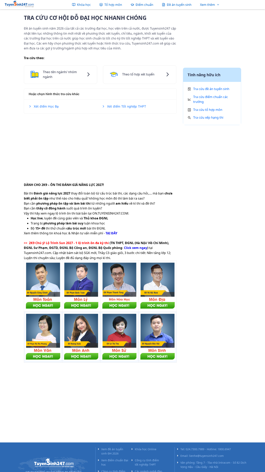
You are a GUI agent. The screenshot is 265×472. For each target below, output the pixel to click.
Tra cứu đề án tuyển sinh (211, 89)
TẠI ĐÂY (111, 233)
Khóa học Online (145, 449)
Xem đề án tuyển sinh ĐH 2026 (112, 451)
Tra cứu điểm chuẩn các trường (210, 99)
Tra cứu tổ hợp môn (207, 110)
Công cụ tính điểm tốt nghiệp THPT (147, 462)
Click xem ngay (135, 248)
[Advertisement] (100, 145)
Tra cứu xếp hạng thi (208, 117)
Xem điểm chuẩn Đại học (114, 462)
